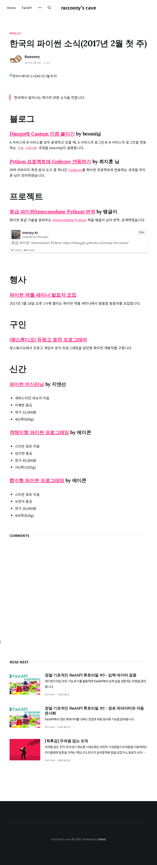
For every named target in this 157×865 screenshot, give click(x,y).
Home (11, 7)
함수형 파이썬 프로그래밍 (37, 480)
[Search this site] (49, 8)
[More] (40, 8)
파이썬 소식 (15, 33)
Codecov (75, 169)
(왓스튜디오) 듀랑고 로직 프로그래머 (48, 339)
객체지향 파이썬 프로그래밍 (39, 432)
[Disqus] (78, 591)
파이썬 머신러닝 (27, 384)
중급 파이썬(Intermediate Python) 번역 (52, 212)
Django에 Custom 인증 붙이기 (42, 134)
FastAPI (27, 7)
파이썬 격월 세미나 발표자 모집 (43, 295)
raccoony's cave (78, 7)
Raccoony (32, 57)
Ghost (102, 839)
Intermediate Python (69, 219)
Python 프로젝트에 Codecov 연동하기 (50, 161)
